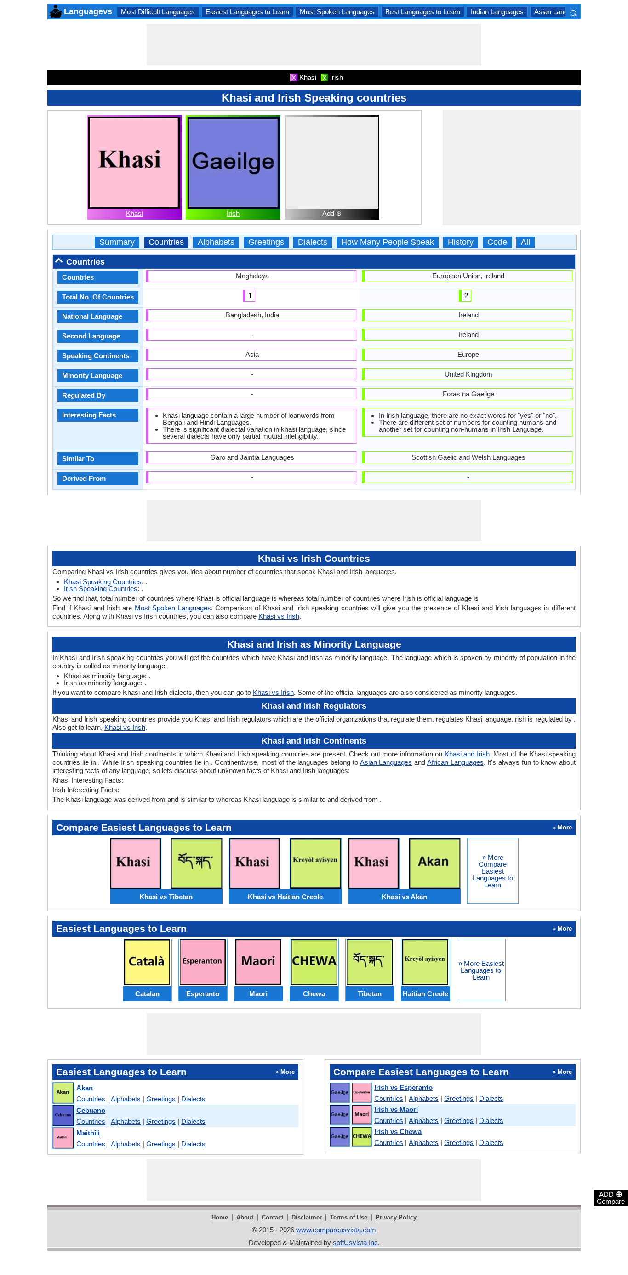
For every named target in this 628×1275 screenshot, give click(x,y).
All (525, 242)
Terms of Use (348, 1217)
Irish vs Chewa (398, 1131)
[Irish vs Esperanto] (350, 1093)
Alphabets (216, 242)
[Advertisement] (314, 44)
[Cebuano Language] (62, 1116)
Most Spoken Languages (337, 12)
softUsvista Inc (355, 1243)
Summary (117, 242)
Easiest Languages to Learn (247, 12)
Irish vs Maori (396, 1109)
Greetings (266, 242)
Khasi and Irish (467, 754)
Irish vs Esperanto (403, 1087)
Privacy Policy (396, 1217)
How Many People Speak (387, 242)
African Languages (455, 762)
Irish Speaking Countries (100, 588)
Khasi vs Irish (278, 616)
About (244, 1217)
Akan (84, 1088)
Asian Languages (560, 12)
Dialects (312, 242)
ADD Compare (611, 1197)
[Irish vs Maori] (350, 1115)
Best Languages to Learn (422, 12)
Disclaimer (306, 1217)
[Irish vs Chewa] (350, 1137)
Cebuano (90, 1110)
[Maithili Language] (62, 1138)
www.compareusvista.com (336, 1230)
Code (497, 242)
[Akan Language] (62, 1093)
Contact (272, 1217)
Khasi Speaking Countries (103, 582)
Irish (233, 213)
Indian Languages (497, 12)
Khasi (134, 213)
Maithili (88, 1133)
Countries (166, 242)
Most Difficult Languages (158, 12)
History (461, 242)
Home (219, 1217)
